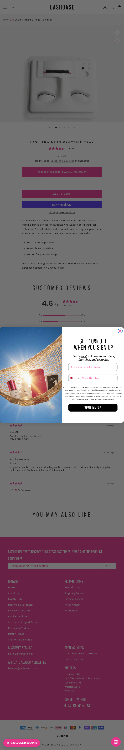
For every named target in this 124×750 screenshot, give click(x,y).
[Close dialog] (120, 331)
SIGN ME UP (92, 408)
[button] (21, 743)
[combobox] (74, 378)
